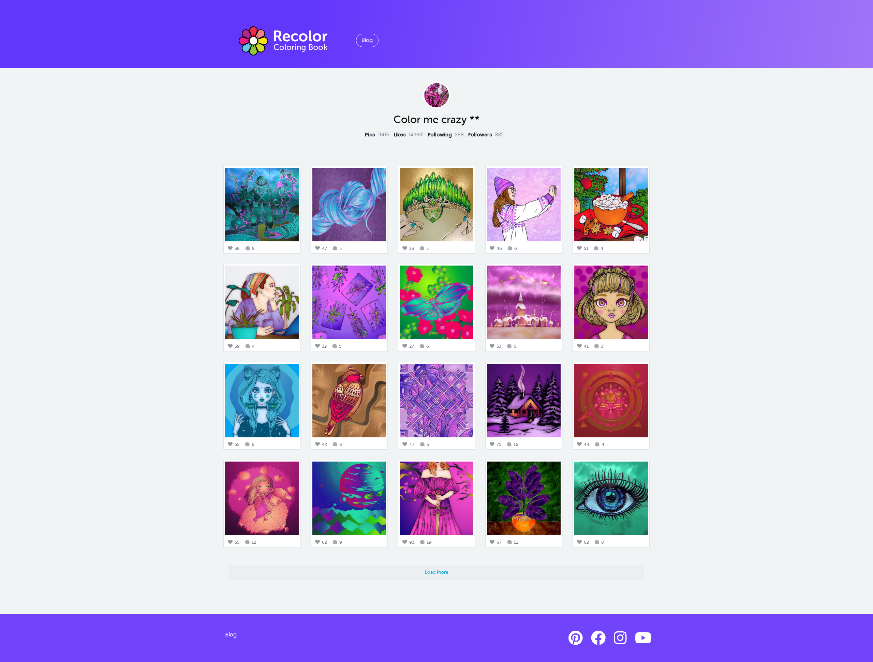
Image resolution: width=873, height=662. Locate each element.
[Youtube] (643, 638)
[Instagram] (620, 638)
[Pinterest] (575, 638)
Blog (367, 40)
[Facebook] (598, 638)
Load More (436, 572)
